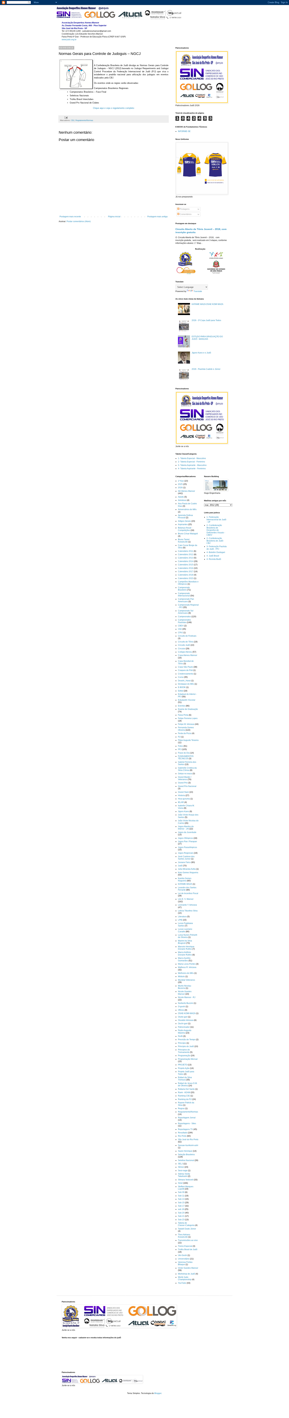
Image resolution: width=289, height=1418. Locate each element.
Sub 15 (181, 1202)
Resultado (182, 1132)
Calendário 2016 (185, 568)
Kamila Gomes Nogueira (184, 879)
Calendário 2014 (185, 561)
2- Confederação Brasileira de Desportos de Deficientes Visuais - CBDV (216, 530)
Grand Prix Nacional (187, 786)
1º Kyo (181, 481)
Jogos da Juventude (187, 832)
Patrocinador (184, 1027)
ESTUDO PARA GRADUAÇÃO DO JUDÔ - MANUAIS (207, 337)
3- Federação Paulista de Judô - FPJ (217, 547)
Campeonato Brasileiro (184, 588)
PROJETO (182, 1065)
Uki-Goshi (182, 1255)
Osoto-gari (182, 1017)
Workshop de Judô (186, 1274)
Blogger (157, 1393)
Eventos (181, 706)
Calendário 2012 (185, 554)
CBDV (181, 626)
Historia (181, 795)
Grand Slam (183, 792)
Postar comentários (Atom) (79, 221)
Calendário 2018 (185, 575)
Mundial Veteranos (186, 980)
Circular (181, 648)
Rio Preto (182, 1136)
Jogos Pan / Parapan (187, 841)
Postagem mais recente (70, 216)
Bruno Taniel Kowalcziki (183, 540)
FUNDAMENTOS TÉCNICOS (186, 757)
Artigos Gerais (184, 521)
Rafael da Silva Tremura (185, 1078)
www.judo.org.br (69, 39)
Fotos (180, 746)
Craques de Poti (185, 670)
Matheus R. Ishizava (187, 967)
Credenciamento (185, 674)
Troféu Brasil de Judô (187, 1249)
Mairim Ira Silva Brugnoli (185, 942)
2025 (180, 484)
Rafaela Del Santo (186, 1089)
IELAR (181, 802)
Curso (180, 677)
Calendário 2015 (185, 564)
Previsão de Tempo (187, 1039)
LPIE (180, 920)
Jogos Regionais (185, 853)
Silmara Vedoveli (185, 1180)
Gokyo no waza (185, 773)
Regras (181, 1108)
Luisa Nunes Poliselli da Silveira (187, 936)
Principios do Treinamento (184, 1051)
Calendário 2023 (185, 578)
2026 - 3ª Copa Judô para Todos (206, 320)
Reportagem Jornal (187, 1117)
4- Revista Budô (214, 559)
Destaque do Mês (186, 684)
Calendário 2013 (185, 558)
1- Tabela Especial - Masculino (192, 458)
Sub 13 (181, 1199)
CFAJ (180, 632)
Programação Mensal (188, 1059)
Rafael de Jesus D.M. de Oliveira (187, 1084)
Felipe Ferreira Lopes (188, 718)
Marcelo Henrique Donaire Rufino (186, 947)
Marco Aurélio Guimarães (184, 959)
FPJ (179, 749)
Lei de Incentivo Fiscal (188, 893)
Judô (180, 866)
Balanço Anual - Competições (185, 529)
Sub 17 (181, 1206)
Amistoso (182, 500)
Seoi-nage (182, 1170)
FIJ (179, 737)
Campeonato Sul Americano (185, 612)
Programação (184, 1055)
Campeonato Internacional (184, 594)
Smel (180, 1183)
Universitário (183, 1259)
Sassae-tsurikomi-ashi (188, 1145)
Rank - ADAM (184, 1092)
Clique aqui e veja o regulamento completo (113, 108)
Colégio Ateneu (185, 652)
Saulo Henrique (185, 1151)
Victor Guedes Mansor (188, 1268)
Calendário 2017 (185, 571)
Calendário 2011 (185, 551)
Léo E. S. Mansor (186, 899)
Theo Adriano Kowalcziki (184, 1235)
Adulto (181, 497)
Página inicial (114, 216)
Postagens (184, 209)
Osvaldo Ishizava (186, 1020)
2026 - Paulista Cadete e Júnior (206, 369)
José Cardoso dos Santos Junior (186, 857)
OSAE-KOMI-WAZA (187, 1013)
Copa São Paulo (185, 667)
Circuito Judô (184, 645)
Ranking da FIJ (185, 1099)
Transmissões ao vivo (188, 1240)
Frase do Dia (184, 753)
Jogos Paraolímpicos (187, 847)
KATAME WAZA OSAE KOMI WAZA (207, 304)
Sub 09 (181, 1192)
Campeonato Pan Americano (186, 600)
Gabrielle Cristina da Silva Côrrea (187, 769)
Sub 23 (181, 1219)
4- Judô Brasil (213, 556)
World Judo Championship (184, 1278)
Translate (198, 291)
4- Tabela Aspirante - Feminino (192, 468)
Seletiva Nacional (186, 1160)
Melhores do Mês (186, 973)
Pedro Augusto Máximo (184, 1031)
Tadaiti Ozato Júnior (187, 1229)
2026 (180, 487)
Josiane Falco (184, 862)
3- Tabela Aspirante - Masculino (192, 465)
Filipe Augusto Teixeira (188, 740)
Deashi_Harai (184, 680)
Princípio (182, 1043)
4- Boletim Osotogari (216, 552)
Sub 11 (181, 1196)
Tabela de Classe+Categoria (186, 1224)
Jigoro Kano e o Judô (201, 353)
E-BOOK (182, 687)
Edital (180, 691)
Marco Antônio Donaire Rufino (185, 953)
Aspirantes (183, 524)
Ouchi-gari (182, 1023)
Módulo (181, 976)
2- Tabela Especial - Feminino (191, 462)
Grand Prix (183, 783)
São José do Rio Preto (188, 1139)
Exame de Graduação (188, 709)
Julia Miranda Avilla (187, 869)
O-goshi (181, 1006)
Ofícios (181, 1010)
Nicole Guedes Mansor (184, 992)
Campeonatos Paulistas (184, 621)
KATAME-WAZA (185, 884)
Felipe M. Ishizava (186, 724)
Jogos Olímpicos (185, 838)
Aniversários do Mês (187, 509)
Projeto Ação (183, 1068)
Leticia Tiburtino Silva (188, 911)
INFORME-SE (184, 131)
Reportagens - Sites (187, 1123)
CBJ (72, 120)
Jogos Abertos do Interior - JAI (186, 827)
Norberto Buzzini (185, 1003)
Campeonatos (184, 616)
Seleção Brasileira (186, 1154)
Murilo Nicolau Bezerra (184, 987)
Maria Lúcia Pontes (187, 964)
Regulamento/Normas (84, 120)
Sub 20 (181, 1213)
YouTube (182, 1283)
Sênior (181, 1167)
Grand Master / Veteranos (184, 778)
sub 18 (181, 1209)
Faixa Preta (183, 715)
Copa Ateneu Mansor (187, 655)
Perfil (180, 1036)
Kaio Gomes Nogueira (188, 872)
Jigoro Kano (183, 811)
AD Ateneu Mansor (186, 491)
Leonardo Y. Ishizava (187, 905)
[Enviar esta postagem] (66, 117)
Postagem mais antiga (157, 216)
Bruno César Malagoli (188, 533)
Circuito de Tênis (185, 642)
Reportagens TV (185, 1129)
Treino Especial (185, 1246)
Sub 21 (181, 1216)
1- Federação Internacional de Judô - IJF (216, 519)
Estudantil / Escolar (186, 700)
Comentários (185, 214)
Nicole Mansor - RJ (186, 997)
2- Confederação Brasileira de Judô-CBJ (215, 540)
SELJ (180, 1164)
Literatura (182, 916)
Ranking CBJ (184, 1096)
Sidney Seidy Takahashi (184, 1175)
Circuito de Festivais (187, 636)
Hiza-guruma (184, 799)
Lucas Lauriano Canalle (185, 930)
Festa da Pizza (184, 733)
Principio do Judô (186, 1046)
